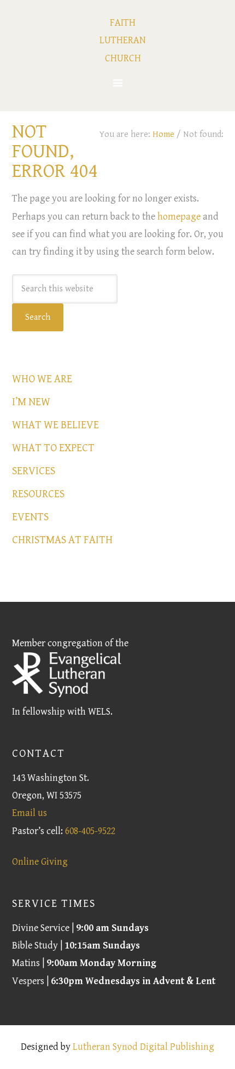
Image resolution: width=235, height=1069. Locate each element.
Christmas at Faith (62, 540)
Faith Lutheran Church (122, 40)
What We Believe (55, 425)
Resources (38, 494)
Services (33, 471)
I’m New (31, 402)
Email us (29, 813)
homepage (179, 216)
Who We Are (42, 379)
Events (30, 517)
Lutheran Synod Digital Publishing (143, 1047)
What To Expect (53, 448)
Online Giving (40, 861)
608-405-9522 (90, 831)
